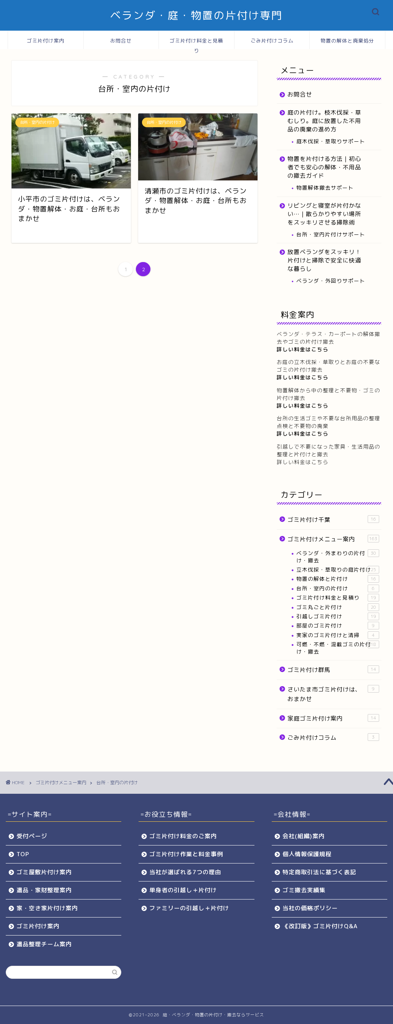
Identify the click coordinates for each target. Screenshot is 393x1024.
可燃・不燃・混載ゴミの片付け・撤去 (336, 648)
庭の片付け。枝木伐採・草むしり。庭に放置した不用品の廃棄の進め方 (324, 120)
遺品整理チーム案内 (44, 944)
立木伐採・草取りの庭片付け (336, 569)
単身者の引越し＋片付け (183, 890)
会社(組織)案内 (303, 836)
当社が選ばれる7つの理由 (185, 872)
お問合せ (121, 41)
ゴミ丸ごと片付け (336, 607)
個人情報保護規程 (307, 854)
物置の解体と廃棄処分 (347, 41)
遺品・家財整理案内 (44, 890)
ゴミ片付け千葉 (331, 520)
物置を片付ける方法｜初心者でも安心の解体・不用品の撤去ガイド (324, 167)
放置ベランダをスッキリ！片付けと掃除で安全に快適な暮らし (324, 260)
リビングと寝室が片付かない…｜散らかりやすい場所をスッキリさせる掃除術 (324, 214)
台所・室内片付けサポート (330, 234)
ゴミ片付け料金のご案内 (183, 836)
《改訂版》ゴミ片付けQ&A (320, 926)
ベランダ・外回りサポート (330, 280)
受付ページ (32, 836)
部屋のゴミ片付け (335, 625)
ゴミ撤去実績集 (303, 890)
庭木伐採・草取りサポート (330, 141)
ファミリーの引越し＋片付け (189, 908)
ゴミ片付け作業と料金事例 (186, 854)
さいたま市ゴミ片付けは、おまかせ (331, 694)
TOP (23, 854)
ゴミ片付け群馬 (331, 670)
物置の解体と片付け (336, 578)
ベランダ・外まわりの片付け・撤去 (336, 556)
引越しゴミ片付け (336, 616)
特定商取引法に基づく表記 (319, 872)
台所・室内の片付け (335, 588)
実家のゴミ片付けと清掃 (335, 635)
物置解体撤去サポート (325, 187)
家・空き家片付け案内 (47, 908)
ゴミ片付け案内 (45, 41)
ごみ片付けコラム (272, 41)
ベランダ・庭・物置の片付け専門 (196, 15)
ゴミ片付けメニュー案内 (332, 539)
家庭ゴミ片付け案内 (331, 718)
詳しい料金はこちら (303, 377)
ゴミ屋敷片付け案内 (44, 872)
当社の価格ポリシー (310, 908)
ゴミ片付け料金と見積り (196, 43)
